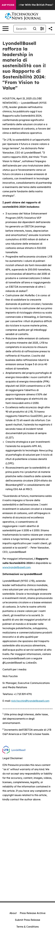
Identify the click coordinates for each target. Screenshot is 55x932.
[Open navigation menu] (5, 29)
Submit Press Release (27, 919)
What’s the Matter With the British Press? (27, 4)
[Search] (34, 28)
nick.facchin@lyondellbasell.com (30, 700)
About (13, 913)
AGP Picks (8, 5)
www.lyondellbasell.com (16, 567)
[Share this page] (50, 29)
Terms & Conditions (27, 926)
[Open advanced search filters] (42, 28)
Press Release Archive (33, 913)
